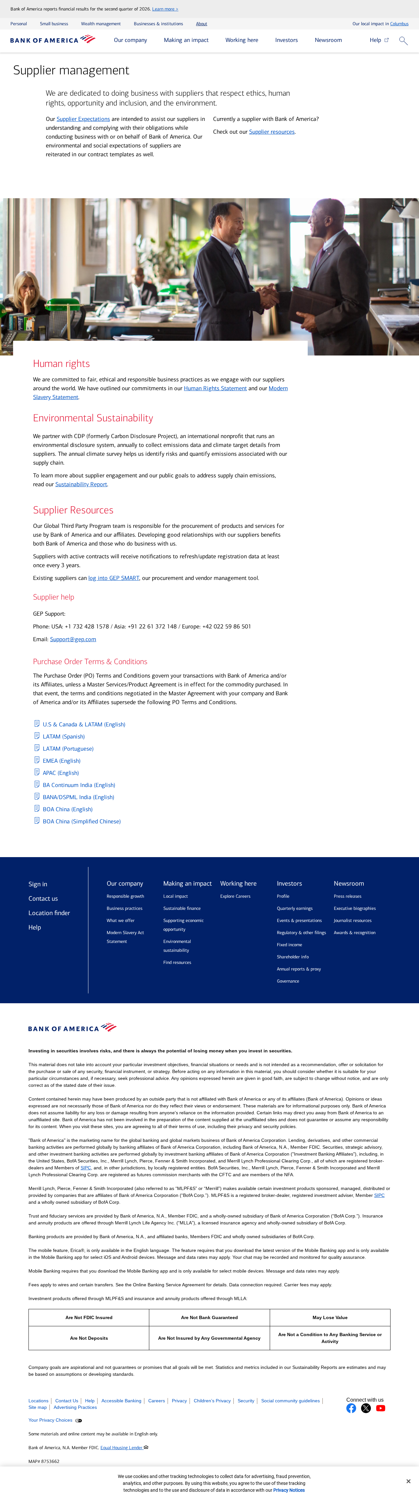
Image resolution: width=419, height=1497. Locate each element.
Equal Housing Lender (122, 1447)
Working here (242, 40)
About (201, 24)
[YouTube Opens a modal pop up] (381, 1408)
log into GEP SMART (113, 578)
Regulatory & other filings (301, 932)
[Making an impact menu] (213, 41)
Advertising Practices (75, 1407)
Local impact (175, 896)
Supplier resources (272, 131)
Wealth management (101, 24)
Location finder (49, 913)
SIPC (86, 1167)
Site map (37, 1407)
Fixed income (289, 945)
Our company (130, 40)
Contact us (43, 898)
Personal (18, 24)
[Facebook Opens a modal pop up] (351, 1408)
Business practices (124, 908)
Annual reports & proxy (299, 969)
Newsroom (328, 40)
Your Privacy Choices (51, 1420)
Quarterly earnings (295, 908)
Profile (283, 896)
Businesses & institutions (158, 24)
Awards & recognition (354, 932)
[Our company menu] (152, 41)
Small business (54, 24)
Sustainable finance (182, 908)
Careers (156, 1400)
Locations (38, 1400)
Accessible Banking (121, 1400)
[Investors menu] (303, 41)
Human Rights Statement (215, 388)
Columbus (399, 24)
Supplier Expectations (83, 119)
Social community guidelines (290, 1400)
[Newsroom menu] (347, 41)
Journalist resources (353, 920)
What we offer (121, 920)
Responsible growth (125, 896)
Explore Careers (235, 896)
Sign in (37, 884)
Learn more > (165, 9)
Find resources (177, 962)
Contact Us (66, 1400)
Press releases (347, 896)
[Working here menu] (263, 41)
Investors (286, 40)
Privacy (179, 1400)
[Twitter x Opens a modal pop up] (366, 1408)
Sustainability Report (81, 484)
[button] (404, 41)
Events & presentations (299, 920)
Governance (288, 981)
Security (246, 1400)
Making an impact (186, 40)
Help (377, 40)
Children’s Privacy (212, 1400)
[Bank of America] (53, 40)
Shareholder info (293, 957)
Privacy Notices (289, 1490)
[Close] (408, 1481)
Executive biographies (355, 908)
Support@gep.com (73, 639)
